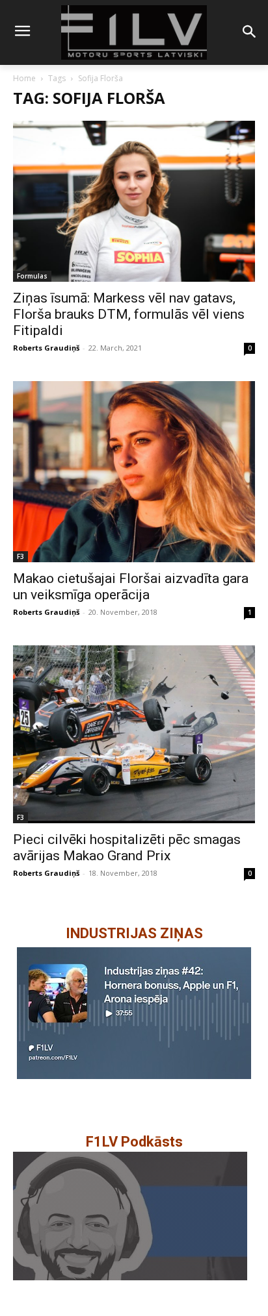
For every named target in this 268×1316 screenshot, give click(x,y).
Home (24, 78)
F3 (20, 556)
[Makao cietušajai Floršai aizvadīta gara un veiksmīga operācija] (134, 471)
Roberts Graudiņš (46, 348)
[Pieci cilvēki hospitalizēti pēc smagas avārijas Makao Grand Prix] (134, 734)
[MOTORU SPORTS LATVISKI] (133, 32)
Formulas (32, 275)
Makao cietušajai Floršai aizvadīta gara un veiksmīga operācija (130, 586)
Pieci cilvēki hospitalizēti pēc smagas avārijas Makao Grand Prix (127, 847)
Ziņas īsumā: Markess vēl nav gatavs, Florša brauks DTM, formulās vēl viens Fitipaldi (129, 314)
